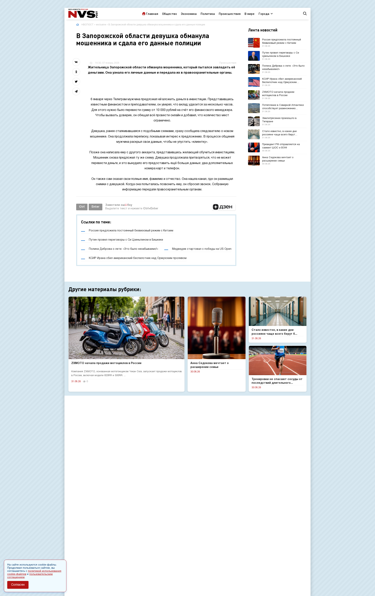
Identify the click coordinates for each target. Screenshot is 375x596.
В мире (249, 13)
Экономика (189, 13)
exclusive (101, 25)
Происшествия (230, 13)
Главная (152, 13)
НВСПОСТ (87, 25)
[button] (223, 207)
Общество (169, 13)
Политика (208, 13)
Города (263, 13)
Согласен (18, 585)
